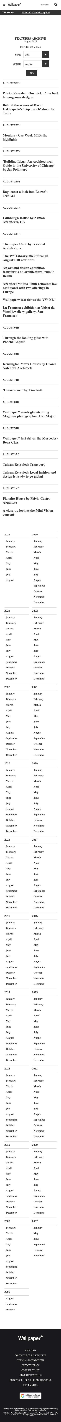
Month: (17, 64)
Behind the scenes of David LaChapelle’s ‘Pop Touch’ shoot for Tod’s (29, 109)
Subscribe (44, 4)
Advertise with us (31, 1375)
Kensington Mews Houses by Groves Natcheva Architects (29, 365)
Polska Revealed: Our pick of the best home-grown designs (30, 95)
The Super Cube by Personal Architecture (24, 245)
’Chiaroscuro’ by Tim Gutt (22, 389)
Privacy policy (30, 1365)
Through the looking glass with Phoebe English (25, 339)
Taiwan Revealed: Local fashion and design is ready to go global (29, 474)
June (8, 569)
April (9, 557)
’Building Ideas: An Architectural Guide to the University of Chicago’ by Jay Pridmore (29, 165)
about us (30, 1350)
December (39, 602)
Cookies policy (30, 1370)
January (10, 541)
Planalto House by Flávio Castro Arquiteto (26, 500)
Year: (18, 55)
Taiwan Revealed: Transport (24, 464)
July (8, 574)
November (39, 596)
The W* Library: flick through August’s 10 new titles (25, 257)
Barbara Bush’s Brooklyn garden (36, 12)
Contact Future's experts (30, 1355)
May (8, 563)
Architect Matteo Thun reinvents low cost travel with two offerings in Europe (30, 287)
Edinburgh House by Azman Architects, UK (24, 219)
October (38, 591)
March (9, 552)
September (39, 585)
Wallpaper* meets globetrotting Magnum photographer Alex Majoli (29, 414)
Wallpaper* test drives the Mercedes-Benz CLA (30, 440)
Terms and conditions (30, 1360)
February (11, 546)
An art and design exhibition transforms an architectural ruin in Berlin (28, 271)
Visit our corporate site (37, 1410)
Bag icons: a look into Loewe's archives (25, 193)
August (10, 580)
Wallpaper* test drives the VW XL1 (29, 299)
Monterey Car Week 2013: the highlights (25, 137)
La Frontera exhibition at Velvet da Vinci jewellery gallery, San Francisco (29, 311)
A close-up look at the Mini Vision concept (28, 512)
